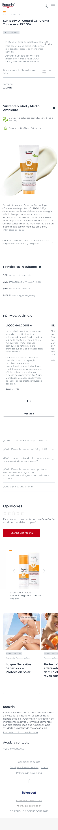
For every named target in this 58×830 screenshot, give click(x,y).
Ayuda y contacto (13, 748)
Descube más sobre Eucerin (20, 732)
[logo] (8, 5)
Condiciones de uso (29, 761)
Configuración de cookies (24, 767)
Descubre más (46, 71)
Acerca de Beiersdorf (29, 806)
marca (44, 767)
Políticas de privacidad (29, 772)
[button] (28, 242)
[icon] (29, 781)
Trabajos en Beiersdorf (29, 800)
